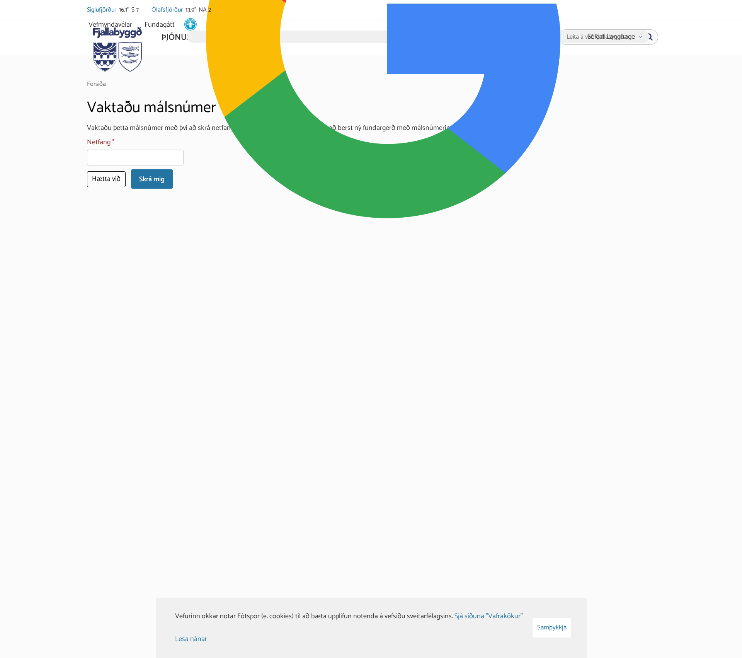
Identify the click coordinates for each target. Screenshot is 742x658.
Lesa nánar (191, 639)
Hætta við (106, 179)
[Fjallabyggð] (117, 47)
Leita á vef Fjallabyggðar (598, 37)
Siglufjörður (102, 10)
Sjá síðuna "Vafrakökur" (488, 616)
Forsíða (96, 84)
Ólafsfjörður (167, 10)
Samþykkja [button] (552, 627)
